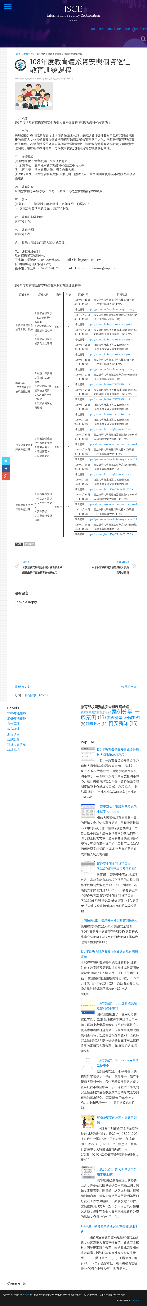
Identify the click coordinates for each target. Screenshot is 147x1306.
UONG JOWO (137, 1300)
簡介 (101, 28)
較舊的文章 (129, 687)
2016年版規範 (16, 713)
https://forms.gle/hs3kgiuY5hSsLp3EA (110, 324)
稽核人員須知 (16, 744)
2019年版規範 (16, 718)
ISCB (73, 8)
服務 (119, 28)
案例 (144, 28)
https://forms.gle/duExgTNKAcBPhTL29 (110, 489)
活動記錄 (13, 739)
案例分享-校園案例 (123, 717)
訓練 (127, 28)
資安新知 (118, 723)
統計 (136, 28)
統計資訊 (13, 750)
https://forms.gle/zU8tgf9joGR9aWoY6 (109, 429)
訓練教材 (93, 723)
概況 (110, 28)
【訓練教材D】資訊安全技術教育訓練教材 (109, 920)
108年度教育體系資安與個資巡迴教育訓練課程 (80, 65)
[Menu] (7, 7)
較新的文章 (22, 687)
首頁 (93, 28)
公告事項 (13, 723)
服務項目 (13, 734)
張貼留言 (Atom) (36, 695)
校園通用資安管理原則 (94, 712)
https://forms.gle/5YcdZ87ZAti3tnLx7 (108, 384)
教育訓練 (29, 544)
